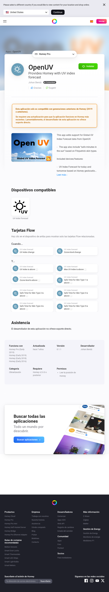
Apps (8, 51)
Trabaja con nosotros (40, 516)
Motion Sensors (11, 547)
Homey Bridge (10, 531)
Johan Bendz (86, 349)
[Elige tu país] (91, 21)
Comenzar (61, 516)
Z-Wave (86, 516)
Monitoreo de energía (91, 537)
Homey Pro (9, 520)
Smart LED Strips (11, 558)
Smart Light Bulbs (12, 562)
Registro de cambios (65, 527)
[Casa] (54, 21)
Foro (59, 544)
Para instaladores (64, 558)
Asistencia (36, 524)
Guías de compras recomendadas (13, 541)
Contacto (35, 542)
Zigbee (86, 520)
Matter (85, 524)
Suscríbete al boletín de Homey (19, 576)
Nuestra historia (38, 520)
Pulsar (34, 535)
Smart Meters (10, 565)
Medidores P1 (88, 541)
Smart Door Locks (12, 551)
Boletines (35, 538)
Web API (60, 524)
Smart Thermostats (12, 554)
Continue (57, 12)
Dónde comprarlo (38, 527)
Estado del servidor (65, 531)
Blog (33, 531)
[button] (26, 12)
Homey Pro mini (11, 524)
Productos (9, 512)
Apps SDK (61, 520)
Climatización (15, 372)
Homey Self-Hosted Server (15, 527)
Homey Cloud (10, 516)
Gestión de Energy (90, 533)
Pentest (60, 548)
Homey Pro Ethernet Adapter (16, 535)
